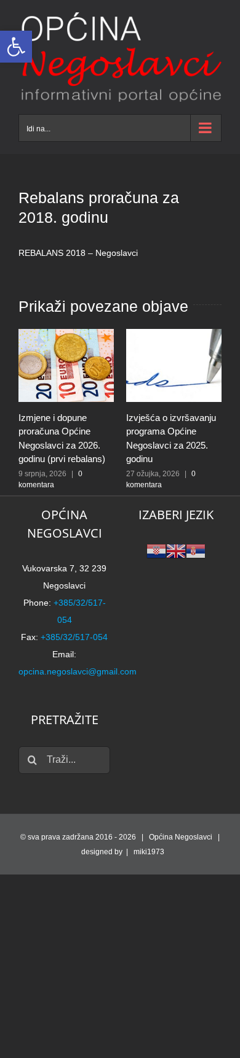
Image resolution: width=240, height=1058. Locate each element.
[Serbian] (196, 550)
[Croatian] (156, 550)
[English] (176, 550)
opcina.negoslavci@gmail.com (77, 671)
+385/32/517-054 (74, 637)
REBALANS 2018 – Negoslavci (78, 253)
